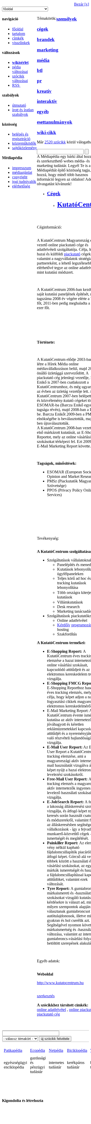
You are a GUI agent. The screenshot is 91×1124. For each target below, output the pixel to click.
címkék (18, 38)
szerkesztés (46, 996)
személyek (66, 19)
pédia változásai (20, 69)
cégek (42, 29)
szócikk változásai (20, 78)
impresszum (21, 168)
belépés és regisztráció (21, 136)
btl (39, 70)
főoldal (17, 29)
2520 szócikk (55, 142)
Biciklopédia (77, 1050)
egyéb (43, 111)
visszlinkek (21, 43)
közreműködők (24, 143)
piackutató (72, 254)
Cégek (53, 193)
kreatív (44, 91)
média (43, 60)
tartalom (18, 33)
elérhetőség (21, 186)
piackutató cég (48, 1014)
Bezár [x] (81, 4)
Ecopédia (37, 1050)
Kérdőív (63, 625)
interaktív (47, 101)
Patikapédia (13, 1050)
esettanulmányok (54, 122)
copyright (19, 177)
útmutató (19, 105)
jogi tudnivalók (24, 181)
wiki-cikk (46, 132)
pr (39, 80)
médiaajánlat (22, 172)
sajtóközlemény (24, 148)
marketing (47, 49)
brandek (46, 39)
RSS (16, 85)
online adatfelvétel (51, 1009)
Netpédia (56, 1050)
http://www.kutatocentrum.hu (60, 983)
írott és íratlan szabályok (23, 112)
